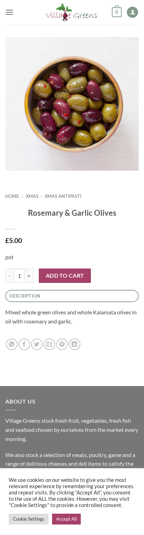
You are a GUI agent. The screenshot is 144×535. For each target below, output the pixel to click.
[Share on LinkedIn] (74, 344)
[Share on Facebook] (24, 344)
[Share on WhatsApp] (11, 344)
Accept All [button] (66, 519)
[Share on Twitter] (37, 344)
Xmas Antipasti (63, 196)
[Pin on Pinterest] (62, 344)
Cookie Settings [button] (28, 519)
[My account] (132, 12)
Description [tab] (25, 296)
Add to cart (65, 275)
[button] (9, 12)
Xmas (32, 196)
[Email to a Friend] (49, 344)
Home (12, 196)
